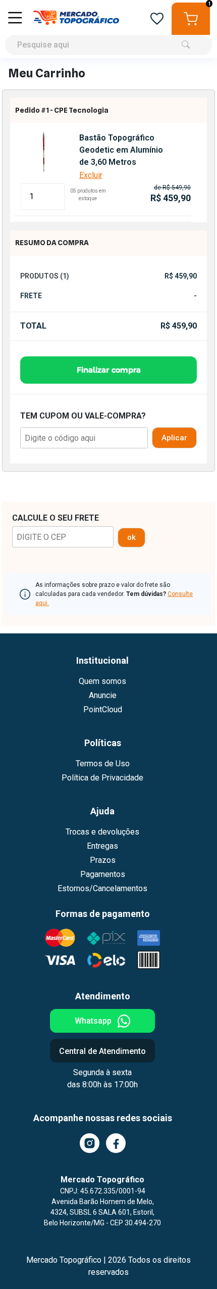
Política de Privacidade (102, 777)
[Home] (76, 19)
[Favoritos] (157, 19)
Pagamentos (102, 874)
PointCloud (102, 709)
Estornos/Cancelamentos (102, 888)
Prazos (103, 860)
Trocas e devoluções (102, 832)
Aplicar (174, 437)
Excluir (90, 175)
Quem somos (102, 681)
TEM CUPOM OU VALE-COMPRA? (83, 416)
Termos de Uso (103, 763)
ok (131, 537)
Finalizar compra (109, 370)
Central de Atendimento (102, 1051)
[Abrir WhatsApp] (192, 1263)
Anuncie (103, 695)
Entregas (102, 846)
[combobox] (108, 29)
